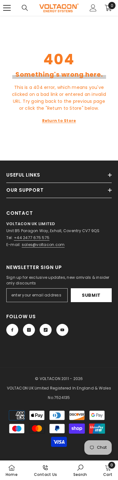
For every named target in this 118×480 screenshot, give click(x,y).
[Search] (25, 8)
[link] (80, 470)
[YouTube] (62, 330)
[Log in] (93, 7)
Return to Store (59, 120)
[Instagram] (29, 330)
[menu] (7, 8)
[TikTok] (46, 330)
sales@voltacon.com (43, 244)
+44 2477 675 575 (31, 237)
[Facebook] (12, 330)
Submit (91, 295)
